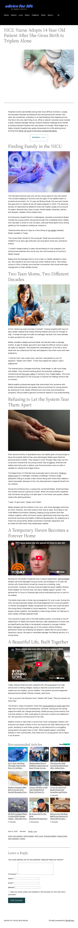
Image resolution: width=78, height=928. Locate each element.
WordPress (69, 920)
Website (11, 887)
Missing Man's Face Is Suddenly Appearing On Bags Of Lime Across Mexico (38, 765)
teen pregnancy (13, 839)
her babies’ (52, 230)
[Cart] (58, 15)
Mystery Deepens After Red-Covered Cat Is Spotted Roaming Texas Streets (17, 789)
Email (11, 883)
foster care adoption (15, 836)
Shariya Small (62, 836)
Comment (12, 874)
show (43, 137)
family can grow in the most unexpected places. (38, 131)
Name (11, 879)
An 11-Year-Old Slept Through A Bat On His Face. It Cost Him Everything (16, 765)
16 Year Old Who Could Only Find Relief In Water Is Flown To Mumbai (38, 789)
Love (35, 831)
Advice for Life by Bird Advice (16, 920)
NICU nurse (39, 836)
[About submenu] (53, 15)
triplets (22, 839)
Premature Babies (50, 836)
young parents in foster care (54, 706)
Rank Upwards (35, 822)
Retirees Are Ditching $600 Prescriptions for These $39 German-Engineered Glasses (59, 816)
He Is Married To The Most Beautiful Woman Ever (38, 816)
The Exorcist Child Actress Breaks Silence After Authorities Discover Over (59, 765)
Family (30, 831)
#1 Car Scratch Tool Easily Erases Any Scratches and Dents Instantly (58, 789)
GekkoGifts (55, 795)
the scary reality (28, 374)
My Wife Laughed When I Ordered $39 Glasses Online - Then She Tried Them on (17, 816)
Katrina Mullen (63, 579)
